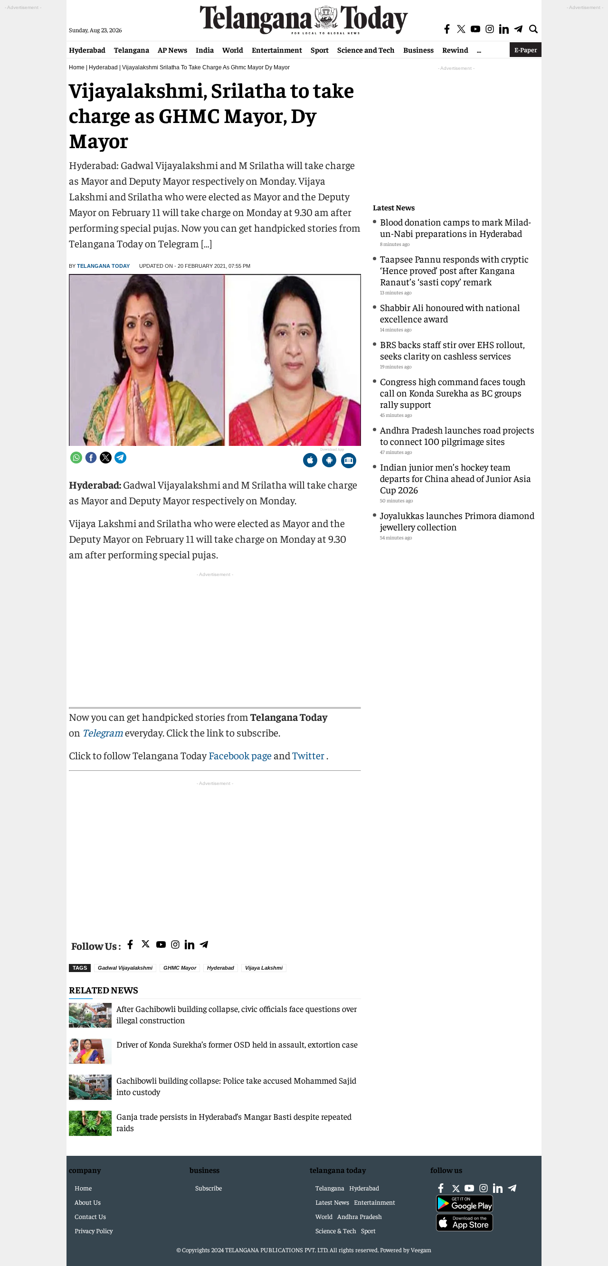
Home (77, 67)
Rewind (455, 49)
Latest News (394, 207)
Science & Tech (335, 1230)
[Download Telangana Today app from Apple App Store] (310, 461)
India (205, 49)
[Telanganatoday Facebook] (130, 945)
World (232, 49)
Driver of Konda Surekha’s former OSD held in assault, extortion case (237, 1044)
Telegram (102, 732)
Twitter (309, 755)
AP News (172, 49)
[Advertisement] (215, 854)
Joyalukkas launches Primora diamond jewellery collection (457, 520)
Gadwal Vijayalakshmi (125, 968)
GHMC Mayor (179, 968)
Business (418, 49)
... (479, 49)
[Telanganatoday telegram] (204, 945)
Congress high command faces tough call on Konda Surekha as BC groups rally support (452, 392)
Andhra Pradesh (359, 1216)
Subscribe (208, 1187)
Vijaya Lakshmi (264, 968)
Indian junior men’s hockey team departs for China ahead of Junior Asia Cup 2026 (455, 478)
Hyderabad (87, 49)
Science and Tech (366, 49)
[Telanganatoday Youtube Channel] (161, 945)
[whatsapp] (76, 457)
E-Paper (525, 49)
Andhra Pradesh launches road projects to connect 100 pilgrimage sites (457, 435)
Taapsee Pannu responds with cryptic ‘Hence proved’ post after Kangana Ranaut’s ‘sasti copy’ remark (454, 270)
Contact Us (90, 1216)
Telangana (131, 49)
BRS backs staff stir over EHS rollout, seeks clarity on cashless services (452, 349)
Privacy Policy (94, 1230)
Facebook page (240, 755)
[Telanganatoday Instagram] (175, 945)
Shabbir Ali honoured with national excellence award (450, 312)
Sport (320, 49)
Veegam (421, 1250)
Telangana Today (103, 266)
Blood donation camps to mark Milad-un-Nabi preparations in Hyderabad (455, 227)
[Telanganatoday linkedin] (189, 945)
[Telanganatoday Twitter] (146, 946)
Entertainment (277, 49)
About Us (88, 1202)
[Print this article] (348, 461)
